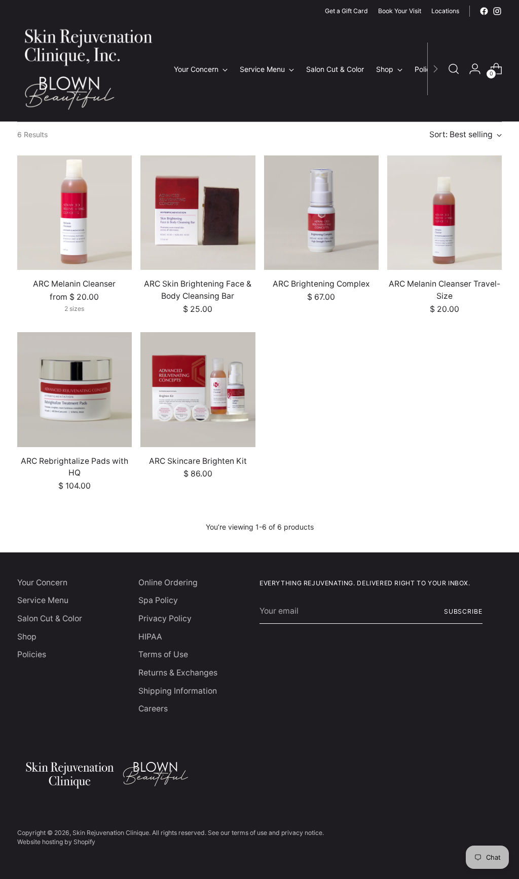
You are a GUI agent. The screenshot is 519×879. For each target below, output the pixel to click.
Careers (153, 708)
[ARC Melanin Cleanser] (74, 212)
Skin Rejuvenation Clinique (110, 832)
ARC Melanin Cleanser (74, 284)
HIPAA (150, 637)
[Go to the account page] (475, 69)
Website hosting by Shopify (56, 842)
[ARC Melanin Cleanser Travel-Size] (444, 212)
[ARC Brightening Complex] (321, 212)
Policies (31, 654)
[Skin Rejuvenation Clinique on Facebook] (484, 11)
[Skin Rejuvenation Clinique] (88, 68)
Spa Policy (158, 600)
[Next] (435, 69)
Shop (26, 637)
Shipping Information (177, 691)
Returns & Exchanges (177, 672)
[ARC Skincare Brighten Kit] (197, 389)
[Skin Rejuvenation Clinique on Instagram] (497, 11)
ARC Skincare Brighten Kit (198, 461)
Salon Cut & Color (49, 618)
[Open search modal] (453, 69)
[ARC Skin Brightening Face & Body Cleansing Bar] (197, 212)
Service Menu (42, 600)
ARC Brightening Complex (321, 284)
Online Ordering (168, 582)
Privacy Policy (165, 618)
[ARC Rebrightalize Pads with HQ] (74, 389)
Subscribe (463, 611)
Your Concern (42, 582)
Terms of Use (163, 654)
